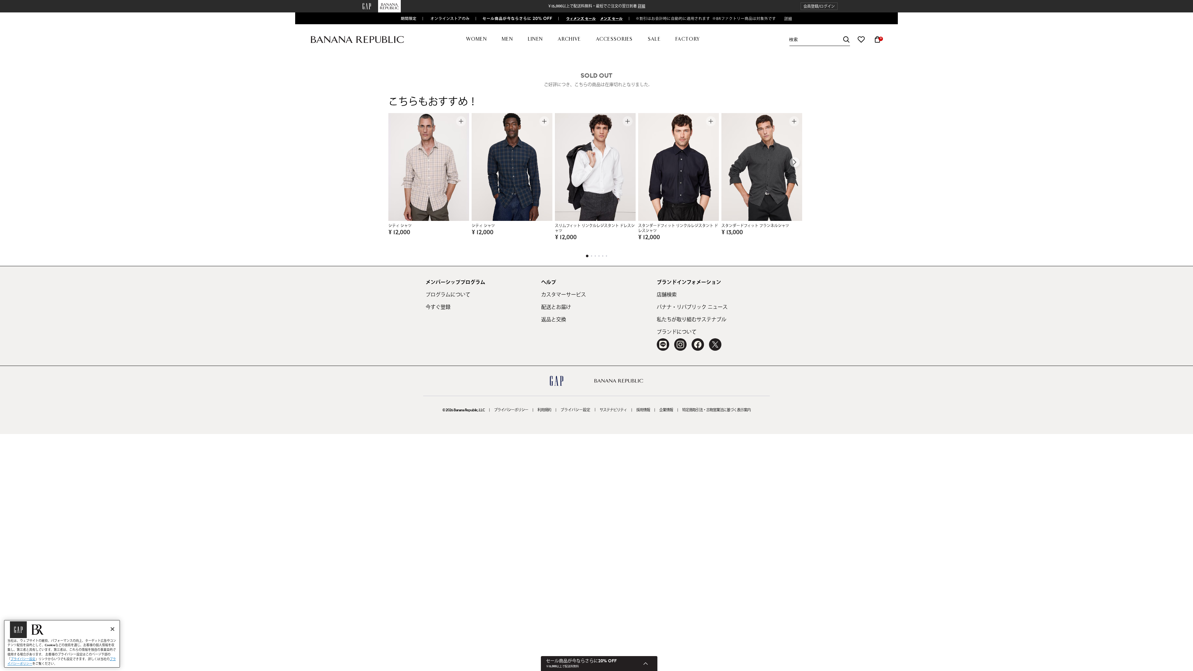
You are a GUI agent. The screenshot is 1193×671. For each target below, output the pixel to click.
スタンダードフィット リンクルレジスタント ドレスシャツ (678, 228)
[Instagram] (680, 344)
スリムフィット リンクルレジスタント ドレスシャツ (595, 228)
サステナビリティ (613, 410)
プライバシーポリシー (511, 410)
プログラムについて (448, 294)
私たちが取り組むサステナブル (691, 319)
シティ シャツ (400, 226)
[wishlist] (861, 39)
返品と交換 (553, 319)
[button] (819, 6)
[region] (62, 644)
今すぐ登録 (438, 307)
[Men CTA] (610, 18)
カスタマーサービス (563, 294)
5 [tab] (602, 256)
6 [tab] (606, 256)
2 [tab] (591, 256)
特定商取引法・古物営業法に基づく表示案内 (716, 410)
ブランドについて (677, 332)
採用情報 (643, 410)
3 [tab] (595, 256)
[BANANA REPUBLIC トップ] (357, 39)
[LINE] (663, 344)
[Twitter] (715, 344)
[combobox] (819, 39)
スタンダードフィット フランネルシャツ (755, 226)
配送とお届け (556, 307)
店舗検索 (667, 294)
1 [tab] (587, 256)
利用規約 (544, 410)
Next (795, 162)
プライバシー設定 (575, 410)
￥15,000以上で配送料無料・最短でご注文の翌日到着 (596, 6)
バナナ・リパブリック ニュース (692, 307)
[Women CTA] (578, 18)
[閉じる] (112, 629)
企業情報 (666, 410)
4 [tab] (599, 256)
